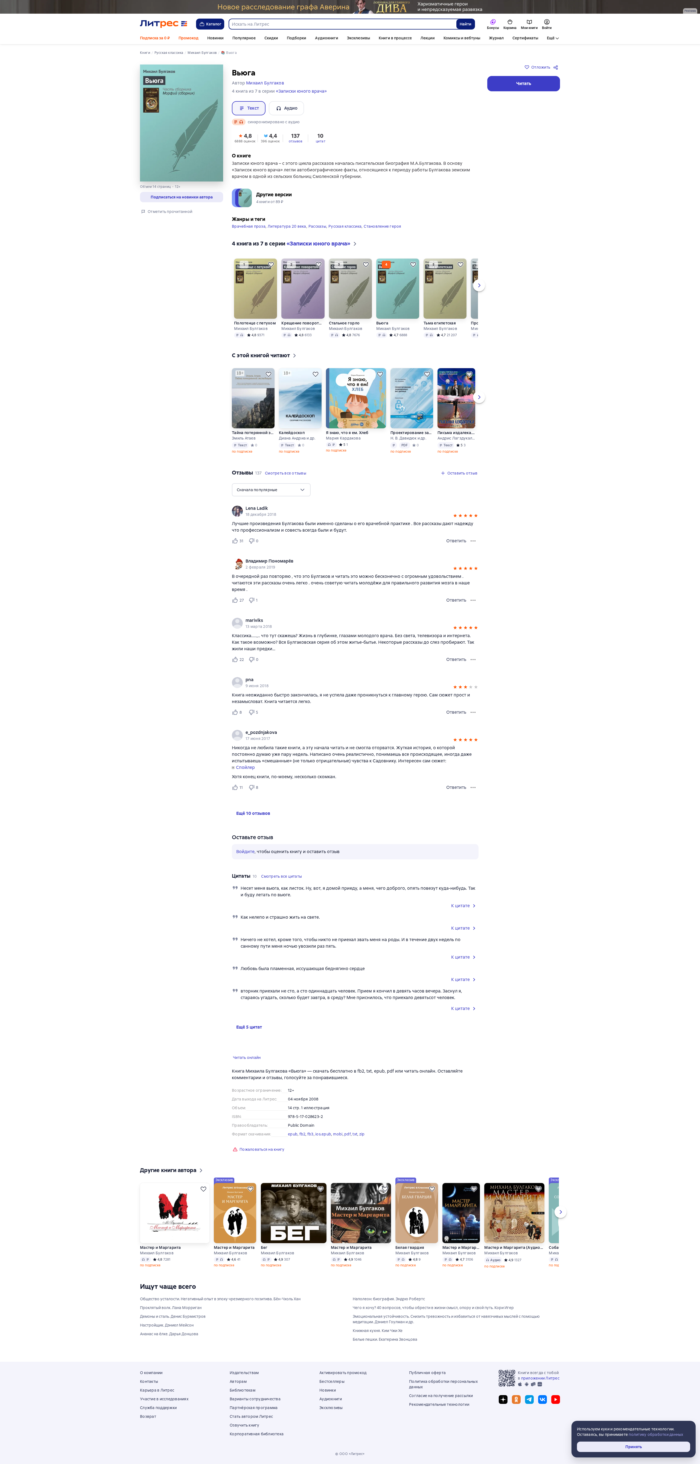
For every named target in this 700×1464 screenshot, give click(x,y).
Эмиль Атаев (244, 438)
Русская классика (344, 226)
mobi (338, 1134)
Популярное (244, 38)
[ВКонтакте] (542, 1399)
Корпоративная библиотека (257, 1433)
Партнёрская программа (254, 1407)
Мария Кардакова (343, 438)
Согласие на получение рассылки (441, 1395)
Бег (264, 1247)
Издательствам (244, 1372)
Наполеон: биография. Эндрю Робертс (389, 1298)
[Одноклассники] (516, 1399)
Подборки (296, 38)
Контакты (149, 1381)
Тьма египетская (440, 323)
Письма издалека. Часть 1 (456, 432)
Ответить (456, 541)
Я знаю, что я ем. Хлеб (347, 432)
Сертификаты (525, 38)
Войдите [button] (245, 851)
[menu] (271, 489)
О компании (151, 1372)
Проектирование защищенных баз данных (411, 432)
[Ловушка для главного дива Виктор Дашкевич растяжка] (350, 7)
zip (362, 1134)
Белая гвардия (409, 1247)
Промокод (189, 38)
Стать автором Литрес (251, 1416)
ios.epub (323, 1134)
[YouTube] (555, 1399)
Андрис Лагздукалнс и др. (456, 438)
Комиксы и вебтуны (462, 38)
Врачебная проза (249, 226)
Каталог (213, 24)
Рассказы (317, 226)
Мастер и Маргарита (160, 1247)
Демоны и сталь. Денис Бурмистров (173, 1316)
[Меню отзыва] (473, 541)
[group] (355, 511)
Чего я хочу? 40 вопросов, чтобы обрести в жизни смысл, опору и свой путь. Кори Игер (433, 1307)
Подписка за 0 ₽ (155, 38)
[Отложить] (271, 264)
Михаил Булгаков (251, 328)
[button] (245, 137)
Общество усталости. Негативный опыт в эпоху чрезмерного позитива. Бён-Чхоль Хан (220, 1298)
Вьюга (382, 323)
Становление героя (382, 226)
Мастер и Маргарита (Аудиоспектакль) (514, 1247)
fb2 (302, 1134)
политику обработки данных (656, 1434)
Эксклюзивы (358, 38)
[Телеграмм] (529, 1399)
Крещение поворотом (302, 323)
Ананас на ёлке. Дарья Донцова (169, 1333)
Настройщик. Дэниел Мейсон (167, 1325)
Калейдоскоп (292, 432)
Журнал (496, 38)
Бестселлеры (332, 1381)
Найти (465, 24)
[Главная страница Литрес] (163, 24)
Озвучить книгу (244, 1425)
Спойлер (245, 767)
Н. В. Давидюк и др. (408, 438)
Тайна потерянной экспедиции (253, 432)
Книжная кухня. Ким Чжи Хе (377, 1330)
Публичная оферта (427, 1372)
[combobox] (342, 24)
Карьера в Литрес (157, 1390)
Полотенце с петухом (255, 323)
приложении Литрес (540, 1378)
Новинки (215, 38)
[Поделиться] (556, 67)
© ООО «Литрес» (350, 1454)
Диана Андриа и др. (297, 438)
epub (293, 1134)
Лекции (428, 38)
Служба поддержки (158, 1407)
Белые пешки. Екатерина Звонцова (385, 1339)
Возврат (148, 1416)
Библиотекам (242, 1390)
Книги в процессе (395, 38)
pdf (347, 1134)
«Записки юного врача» (301, 91)
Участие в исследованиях (164, 1398)
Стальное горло (344, 323)
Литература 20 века (287, 226)
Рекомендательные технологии (439, 1404)
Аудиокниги (326, 38)
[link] (347, 508)
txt (354, 1134)
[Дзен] (503, 1399)
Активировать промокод (342, 1372)
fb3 (310, 1134)
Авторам (238, 1381)
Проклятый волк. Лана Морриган (171, 1307)
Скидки (271, 38)
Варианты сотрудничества (255, 1398)
